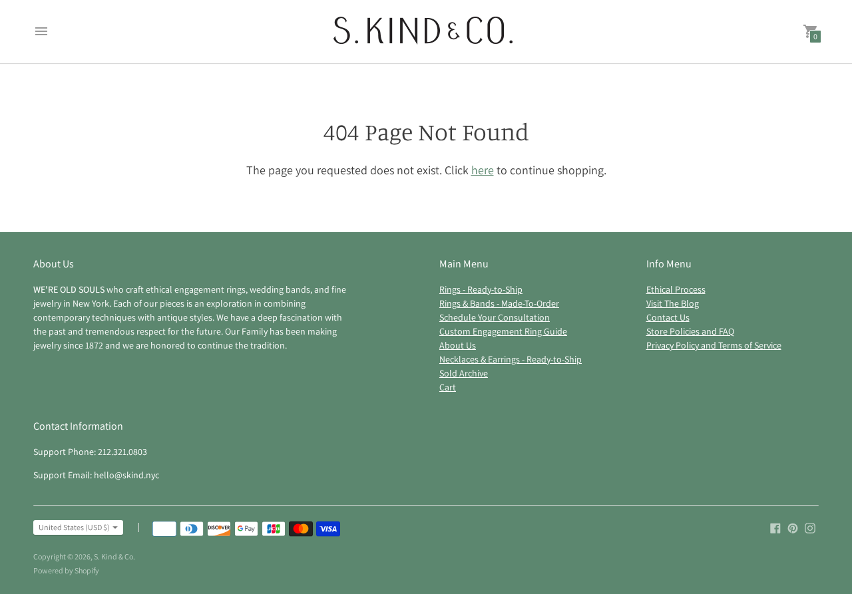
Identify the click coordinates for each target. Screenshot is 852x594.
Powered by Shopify (66, 570)
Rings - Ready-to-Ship (481, 289)
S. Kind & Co (113, 556)
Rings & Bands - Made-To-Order (499, 303)
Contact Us (668, 317)
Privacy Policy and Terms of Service (713, 345)
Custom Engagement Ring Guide (503, 331)
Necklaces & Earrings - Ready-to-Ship (510, 359)
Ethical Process (676, 289)
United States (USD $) (74, 527)
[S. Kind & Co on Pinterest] (792, 527)
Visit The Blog (672, 303)
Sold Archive (463, 373)
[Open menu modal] (41, 31)
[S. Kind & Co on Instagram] (810, 527)
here (482, 170)
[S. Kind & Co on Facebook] (775, 527)
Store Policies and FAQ (690, 331)
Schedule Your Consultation (494, 317)
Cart (447, 387)
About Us (457, 345)
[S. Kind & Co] (423, 31)
